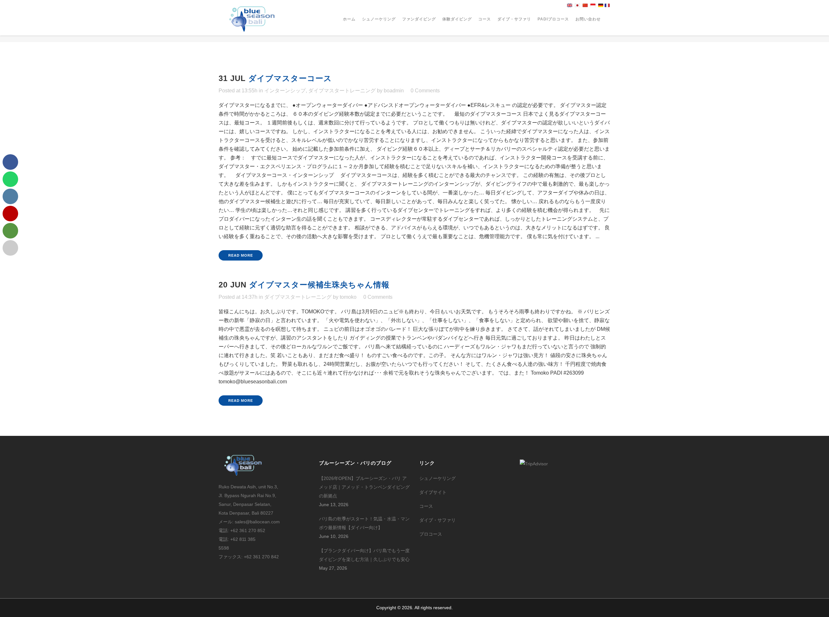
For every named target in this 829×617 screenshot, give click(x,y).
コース (484, 19)
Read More (240, 255)
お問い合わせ (588, 19)
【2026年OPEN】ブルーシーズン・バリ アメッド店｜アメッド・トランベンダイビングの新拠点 (364, 487)
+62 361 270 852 (247, 530)
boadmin (394, 90)
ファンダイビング (419, 19)
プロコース (430, 534)
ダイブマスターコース (290, 78)
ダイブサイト (433, 492)
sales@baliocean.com (257, 521)
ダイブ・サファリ (514, 19)
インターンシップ (285, 90)
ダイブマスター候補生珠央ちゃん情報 (319, 284)
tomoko (348, 297)
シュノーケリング (379, 19)
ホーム (349, 19)
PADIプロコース (553, 19)
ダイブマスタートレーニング (342, 90)
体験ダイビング (457, 19)
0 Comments (425, 90)
